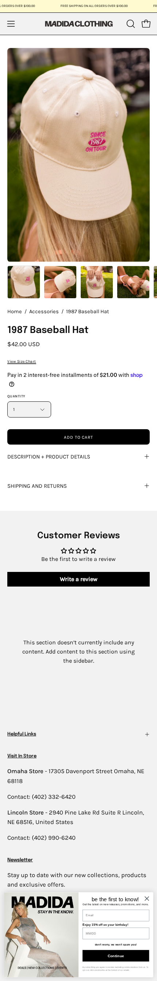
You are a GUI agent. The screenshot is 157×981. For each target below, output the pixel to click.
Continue (116, 956)
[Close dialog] (147, 898)
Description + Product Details (48, 456)
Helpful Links (21, 734)
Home (14, 311)
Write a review (78, 579)
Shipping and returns (37, 486)
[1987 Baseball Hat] (23, 282)
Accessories (44, 311)
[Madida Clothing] (78, 24)
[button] (130, 24)
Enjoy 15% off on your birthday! (105, 924)
